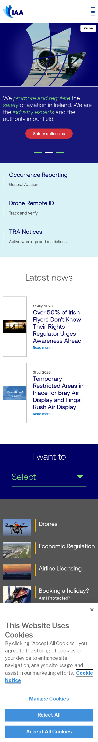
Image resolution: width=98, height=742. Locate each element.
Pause (88, 28)
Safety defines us (49, 133)
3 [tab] (60, 152)
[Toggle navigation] (93, 11)
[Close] (91, 609)
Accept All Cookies (49, 732)
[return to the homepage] (13, 11)
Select (24, 477)
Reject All (49, 715)
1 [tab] (38, 152)
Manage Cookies (49, 699)
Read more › (43, 348)
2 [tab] (49, 152)
